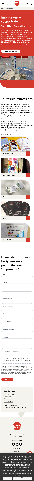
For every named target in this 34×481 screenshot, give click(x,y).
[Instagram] (20, 444)
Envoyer (7, 379)
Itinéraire (7, 399)
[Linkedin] (17, 444)
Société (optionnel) (8, 298)
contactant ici (23, 373)
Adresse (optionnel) (8, 306)
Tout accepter (7, 479)
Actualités (17, 451)
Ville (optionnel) (7, 321)
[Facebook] (13, 444)
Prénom (5, 282)
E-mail (4, 290)
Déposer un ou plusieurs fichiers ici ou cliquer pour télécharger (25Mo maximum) (17, 359)
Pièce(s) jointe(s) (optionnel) (10, 351)
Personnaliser (27, 479)
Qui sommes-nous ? (17, 448)
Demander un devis (10, 51)
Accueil (3, 8)
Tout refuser (17, 479)
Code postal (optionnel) (9, 314)
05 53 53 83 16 (8, 402)
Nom (4, 274)
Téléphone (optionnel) (8, 329)
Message (5, 337)
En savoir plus (5, 134)
